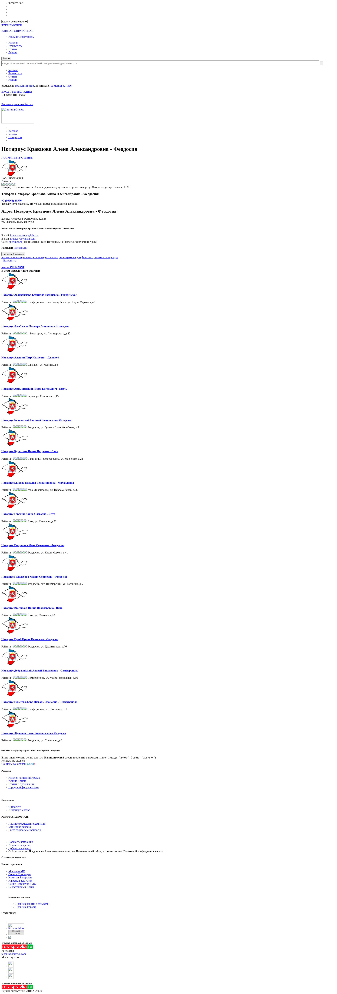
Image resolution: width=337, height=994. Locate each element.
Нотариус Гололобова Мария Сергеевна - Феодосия (34, 576)
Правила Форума (25, 906)
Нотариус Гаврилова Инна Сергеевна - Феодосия (32, 545)
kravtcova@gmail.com (22, 238)
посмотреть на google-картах (76, 257)
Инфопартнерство (19, 809)
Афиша (12, 52)
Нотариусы (15, 137)
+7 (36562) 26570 (11, 200)
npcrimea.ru (15, 241)
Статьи (12, 49)
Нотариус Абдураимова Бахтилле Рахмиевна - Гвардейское (39, 294)
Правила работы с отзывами (32, 903)
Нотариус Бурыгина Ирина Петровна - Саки (29, 451)
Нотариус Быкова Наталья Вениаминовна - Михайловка (37, 482)
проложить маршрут (106, 257)
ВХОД (5, 91)
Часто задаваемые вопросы (24, 829)
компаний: (24, 85)
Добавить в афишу (19, 848)
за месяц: (61, 85)
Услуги (12, 134)
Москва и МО (16, 871)
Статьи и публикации (21, 784)
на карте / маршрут (13, 254)
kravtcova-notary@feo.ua (24, 235)
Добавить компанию (20, 841)
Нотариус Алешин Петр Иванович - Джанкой (30, 357)
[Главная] (9, 127)
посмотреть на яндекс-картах (40, 257)
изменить (11, 24)
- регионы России (17, 104)
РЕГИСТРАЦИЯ (22, 91)
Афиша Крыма (17, 780)
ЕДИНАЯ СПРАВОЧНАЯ (17, 30)
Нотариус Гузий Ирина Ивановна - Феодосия (29, 639)
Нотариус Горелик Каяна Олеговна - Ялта (28, 513)
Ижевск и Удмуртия (20, 880)
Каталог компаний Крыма (24, 777)
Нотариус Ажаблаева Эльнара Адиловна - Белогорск (35, 326)
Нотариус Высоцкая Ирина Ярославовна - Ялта (31, 607)
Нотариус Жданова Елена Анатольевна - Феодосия (33, 733)
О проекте (14, 806)
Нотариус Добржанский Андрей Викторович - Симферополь (39, 670)
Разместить (15, 45)
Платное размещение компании (27, 823)
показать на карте (11, 257)
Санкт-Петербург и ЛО (22, 883)
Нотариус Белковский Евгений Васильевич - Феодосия (36, 420)
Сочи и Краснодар (19, 874)
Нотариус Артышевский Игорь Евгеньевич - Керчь (34, 388)
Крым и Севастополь (21, 36)
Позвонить (8, 260)
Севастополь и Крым (21, 886)
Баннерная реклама (19, 826)
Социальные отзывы (18, 763)
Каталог (13, 42)
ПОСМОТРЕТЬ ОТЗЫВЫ (17, 157)
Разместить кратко (19, 845)
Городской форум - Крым (23, 787)
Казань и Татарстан (20, 877)
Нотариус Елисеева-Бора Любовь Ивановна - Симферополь (39, 701)
